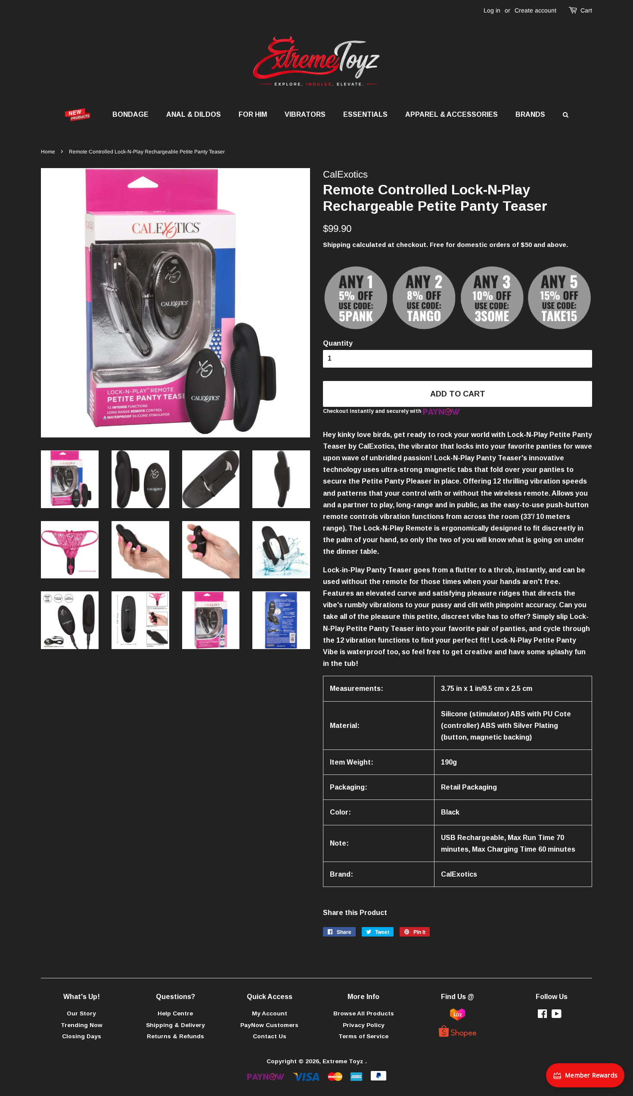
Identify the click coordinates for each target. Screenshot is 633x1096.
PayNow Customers (269, 1025)
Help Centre (175, 1013)
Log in (492, 10)
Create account (535, 10)
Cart (586, 10)
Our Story (81, 1013)
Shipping (337, 244)
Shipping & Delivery (175, 1025)
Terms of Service (363, 1036)
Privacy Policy (364, 1025)
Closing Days (81, 1036)
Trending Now (81, 1025)
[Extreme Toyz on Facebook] (542, 1015)
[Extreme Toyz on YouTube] (557, 1015)
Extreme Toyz (344, 1061)
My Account (269, 1013)
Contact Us (269, 1036)
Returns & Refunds (175, 1036)
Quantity (338, 343)
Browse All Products (363, 1013)
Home (48, 152)
